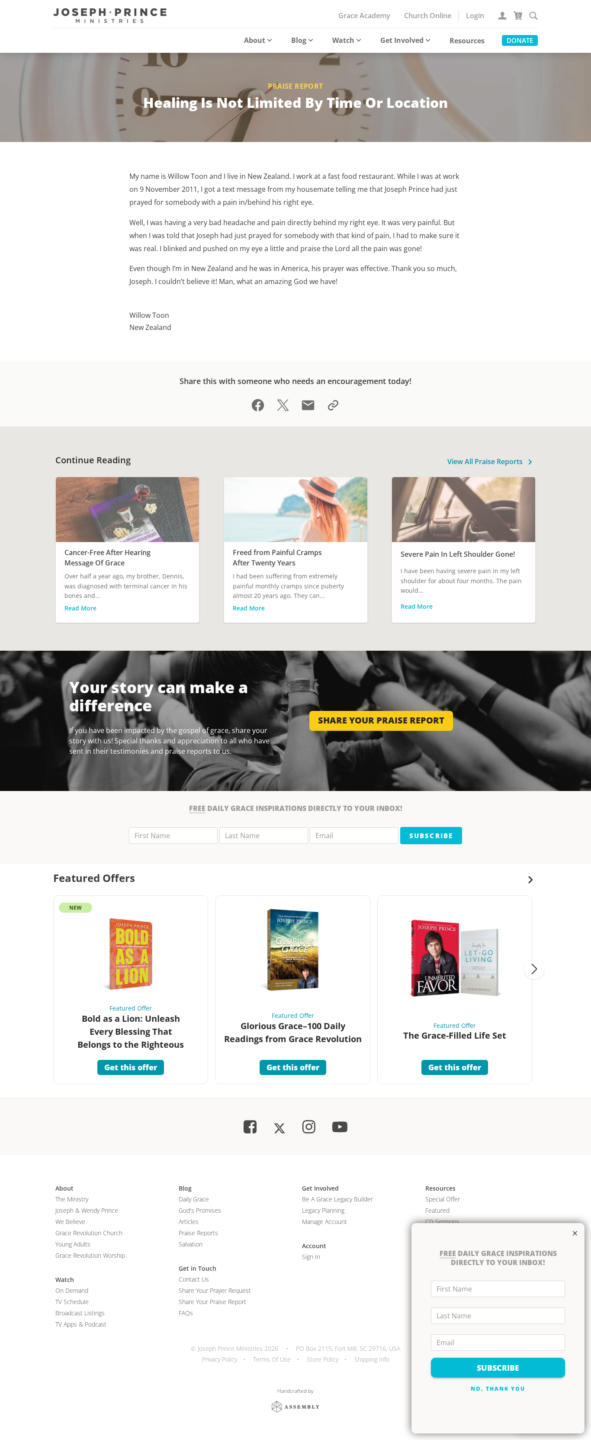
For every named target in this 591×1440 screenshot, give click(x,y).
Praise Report (295, 86)
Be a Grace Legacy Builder (337, 1199)
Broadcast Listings (80, 1313)
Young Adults (72, 1244)
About (254, 40)
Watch (343, 40)
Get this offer (130, 1067)
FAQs (186, 1313)
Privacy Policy (219, 1359)
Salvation (190, 1244)
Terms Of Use (272, 1359)
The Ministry (71, 1199)
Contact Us (194, 1279)
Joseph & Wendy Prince (86, 1210)
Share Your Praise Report (212, 1302)
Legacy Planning (323, 1210)
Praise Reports (198, 1233)
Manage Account (324, 1221)
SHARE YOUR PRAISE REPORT (381, 720)
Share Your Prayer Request (215, 1290)
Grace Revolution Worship (90, 1255)
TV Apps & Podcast (80, 1324)
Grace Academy (364, 15)
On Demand (71, 1290)
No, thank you (498, 1388)
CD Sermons (442, 1221)
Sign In (311, 1257)
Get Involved (402, 40)
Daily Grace (194, 1199)
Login (475, 15)
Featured (437, 1210)
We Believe (70, 1221)
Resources (467, 40)
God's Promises (200, 1210)
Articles (189, 1221)
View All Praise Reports (485, 461)
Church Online (427, 15)
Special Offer (442, 1199)
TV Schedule (72, 1302)
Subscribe (431, 835)
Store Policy (322, 1359)
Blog (298, 40)
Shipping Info (371, 1359)
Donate (520, 40)
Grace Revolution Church (88, 1233)
